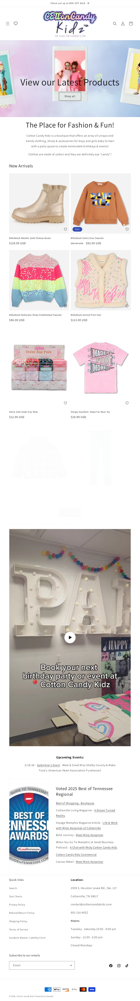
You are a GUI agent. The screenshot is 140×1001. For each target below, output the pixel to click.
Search (13, 888)
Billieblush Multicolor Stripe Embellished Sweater (35, 315)
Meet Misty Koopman (89, 835)
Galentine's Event (48, 765)
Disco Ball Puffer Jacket (22, 492)
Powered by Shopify (44, 996)
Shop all (70, 96)
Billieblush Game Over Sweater (87, 238)
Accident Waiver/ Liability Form (27, 937)
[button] (8, 24)
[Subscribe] (71, 965)
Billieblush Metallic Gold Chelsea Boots (30, 238)
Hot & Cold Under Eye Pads (23, 411)
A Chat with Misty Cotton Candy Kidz (93, 847)
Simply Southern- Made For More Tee (90, 411)
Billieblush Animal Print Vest (86, 315)
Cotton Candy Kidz (25, 996)
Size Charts (15, 896)
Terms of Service (18, 929)
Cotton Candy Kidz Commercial (76, 854)
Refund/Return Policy (21, 912)
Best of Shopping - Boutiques (75, 803)
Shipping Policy (18, 921)
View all (70, 512)
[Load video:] (70, 637)
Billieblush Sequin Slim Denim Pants (90, 492)
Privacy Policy (17, 904)
